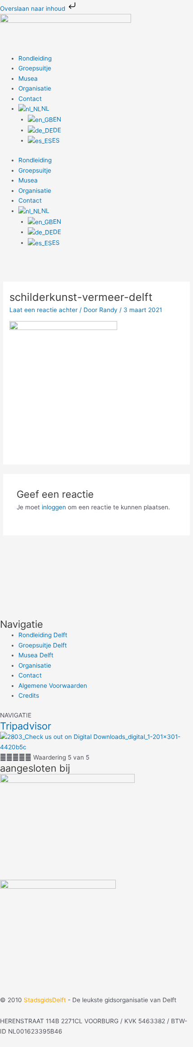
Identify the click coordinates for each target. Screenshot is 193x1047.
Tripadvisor (25, 726)
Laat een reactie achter (43, 309)
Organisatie (34, 88)
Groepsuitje (34, 68)
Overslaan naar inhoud (33, 8)
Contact (30, 98)
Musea (28, 78)
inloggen (54, 507)
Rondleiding (35, 58)
